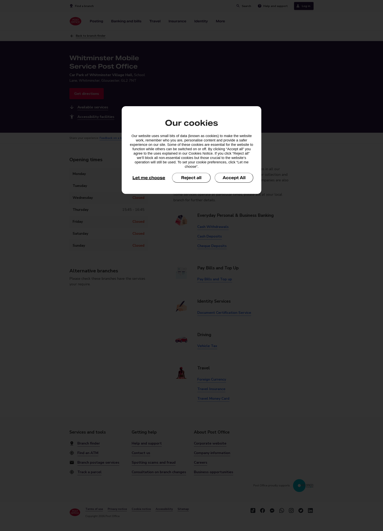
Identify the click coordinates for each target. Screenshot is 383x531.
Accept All (234, 177)
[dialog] (191, 150)
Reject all (191, 177)
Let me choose (148, 177)
